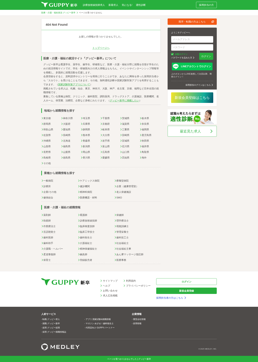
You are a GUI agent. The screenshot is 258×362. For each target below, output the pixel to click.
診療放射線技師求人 (94, 5)
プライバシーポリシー (138, 285)
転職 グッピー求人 (51, 319)
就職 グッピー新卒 (51, 323)
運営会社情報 (139, 319)
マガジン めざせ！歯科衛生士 (100, 323)
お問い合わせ (110, 290)
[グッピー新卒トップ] (59, 5)
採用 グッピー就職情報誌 (54, 332)
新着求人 (113, 5)
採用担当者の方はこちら (169, 297)
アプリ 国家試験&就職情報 (98, 319)
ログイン (206, 56)
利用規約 (131, 280)
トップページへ (101, 47)
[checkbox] (172, 54)
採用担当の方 (206, 5)
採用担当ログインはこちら (198, 85)
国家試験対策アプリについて (74, 84)
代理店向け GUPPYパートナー (100, 327)
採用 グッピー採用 (51, 327)
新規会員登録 (186, 290)
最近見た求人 (190, 131)
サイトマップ (110, 280)
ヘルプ (106, 285)
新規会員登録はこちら (192, 98)
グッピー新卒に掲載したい (124, 100)
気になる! (127, 5)
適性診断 (141, 5)
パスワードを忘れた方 (181, 57)
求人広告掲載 (110, 295)
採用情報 (137, 323)
